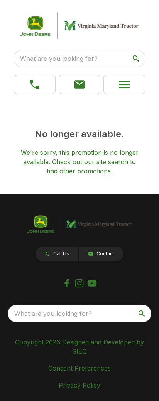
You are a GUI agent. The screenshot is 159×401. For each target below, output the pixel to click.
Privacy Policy (79, 385)
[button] (79, 84)
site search (112, 162)
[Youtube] (92, 283)
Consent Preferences (79, 368)
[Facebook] (66, 283)
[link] (35, 84)
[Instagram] (79, 283)
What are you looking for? (59, 58)
